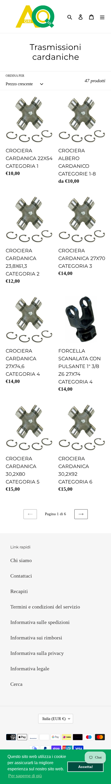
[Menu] (102, 16)
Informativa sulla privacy (37, 653)
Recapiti (19, 591)
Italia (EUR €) (54, 718)
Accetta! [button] (85, 767)
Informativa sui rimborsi (36, 637)
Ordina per (15, 76)
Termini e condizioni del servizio (45, 607)
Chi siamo (21, 560)
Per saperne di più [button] (25, 776)
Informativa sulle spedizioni (40, 622)
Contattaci (21, 576)
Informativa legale (29, 668)
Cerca (16, 684)
